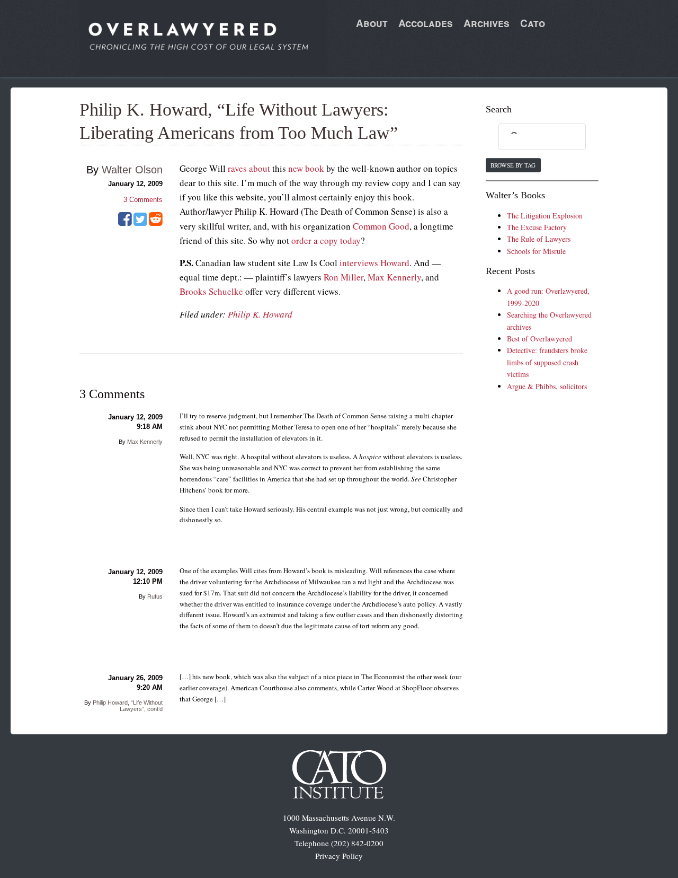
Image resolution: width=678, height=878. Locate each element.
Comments (143, 200)
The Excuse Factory (537, 227)
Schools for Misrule (536, 251)
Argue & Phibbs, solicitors (547, 386)
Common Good (381, 226)
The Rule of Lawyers (538, 239)
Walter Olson (132, 169)
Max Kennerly (394, 277)
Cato (532, 23)
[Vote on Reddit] (156, 222)
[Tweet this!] (140, 222)
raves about (249, 168)
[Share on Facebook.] (125, 222)
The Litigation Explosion (545, 215)
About (372, 23)
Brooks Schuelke (211, 291)
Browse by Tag (513, 165)
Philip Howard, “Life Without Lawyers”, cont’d (128, 705)
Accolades (425, 23)
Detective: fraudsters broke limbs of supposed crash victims (547, 362)
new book (306, 168)
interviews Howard (374, 263)
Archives (486, 23)
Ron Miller (343, 277)
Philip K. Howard (260, 314)
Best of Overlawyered (539, 338)
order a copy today (326, 240)
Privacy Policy (339, 855)
